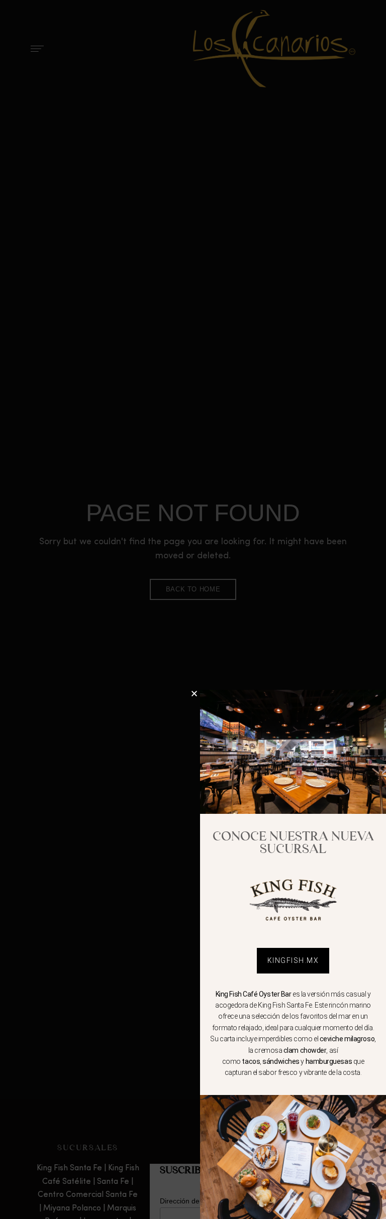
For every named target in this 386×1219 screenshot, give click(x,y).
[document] (193, 609)
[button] (194, 693)
